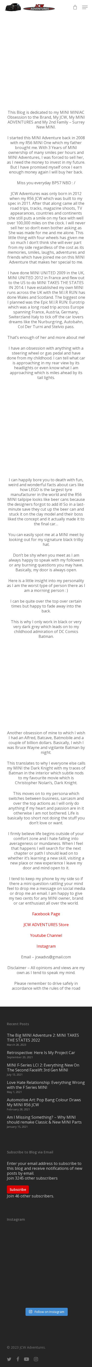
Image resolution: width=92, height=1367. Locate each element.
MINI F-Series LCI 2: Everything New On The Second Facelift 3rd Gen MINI (43, 1067)
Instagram (46, 946)
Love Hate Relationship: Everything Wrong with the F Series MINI (46, 1085)
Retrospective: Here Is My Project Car (41, 1052)
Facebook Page (46, 914)
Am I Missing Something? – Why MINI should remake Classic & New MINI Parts (44, 1120)
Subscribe (18, 1189)
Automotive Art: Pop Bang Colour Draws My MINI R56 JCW (44, 1102)
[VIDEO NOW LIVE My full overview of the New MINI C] (46, 1267)
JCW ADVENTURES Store (46, 924)
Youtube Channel (46, 935)
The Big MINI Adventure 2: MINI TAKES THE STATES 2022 (43, 1038)
